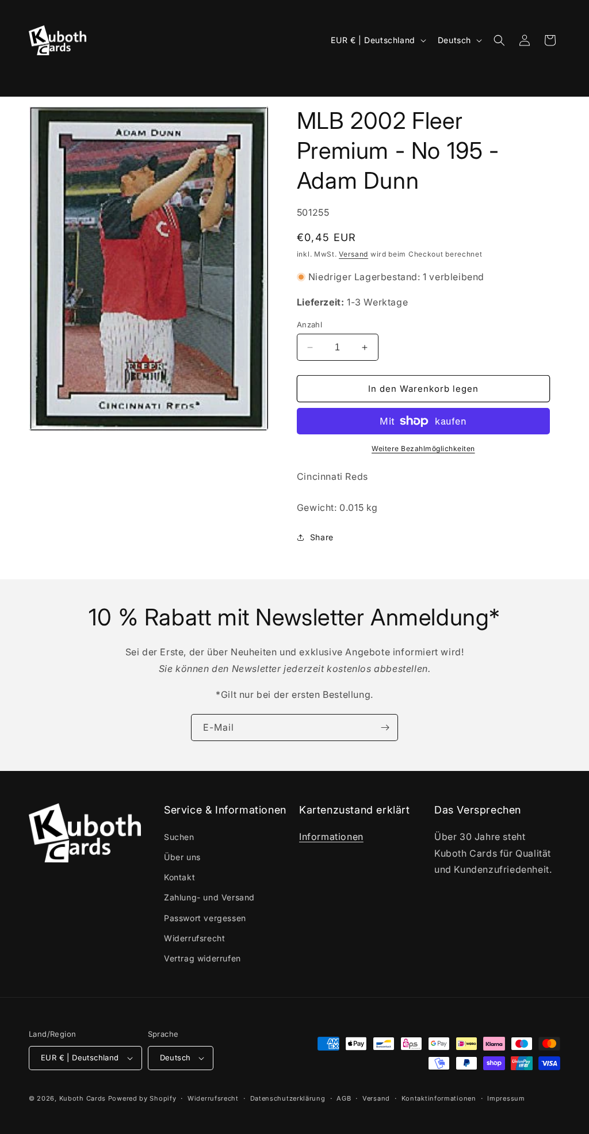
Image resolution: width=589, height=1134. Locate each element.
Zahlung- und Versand (209, 897)
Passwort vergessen (205, 918)
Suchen (179, 837)
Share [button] (322, 537)
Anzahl (309, 324)
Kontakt (179, 877)
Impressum (506, 1098)
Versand (353, 254)
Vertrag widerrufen (202, 958)
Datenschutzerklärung (288, 1098)
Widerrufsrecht (194, 938)
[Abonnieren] (384, 727)
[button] (44, 78)
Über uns (182, 857)
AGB (343, 1098)
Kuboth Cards (82, 1098)
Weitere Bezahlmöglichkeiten (423, 448)
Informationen (331, 836)
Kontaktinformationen (438, 1098)
